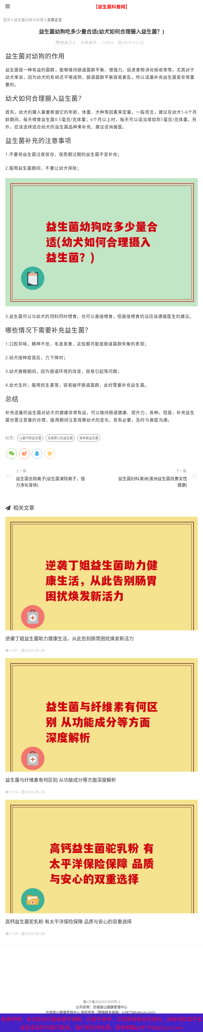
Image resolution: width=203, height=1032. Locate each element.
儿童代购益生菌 (30, 438)
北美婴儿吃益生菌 (60, 438)
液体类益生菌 (88, 438)
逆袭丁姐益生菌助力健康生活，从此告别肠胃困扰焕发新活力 (69, 638)
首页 (7, 19)
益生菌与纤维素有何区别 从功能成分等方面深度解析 (60, 780)
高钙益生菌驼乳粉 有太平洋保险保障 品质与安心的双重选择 (68, 921)
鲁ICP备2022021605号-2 (101, 1001)
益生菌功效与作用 (29, 19)
